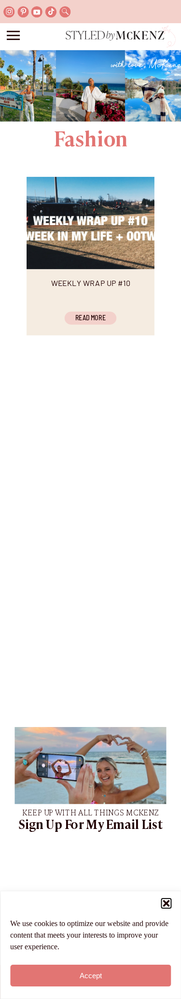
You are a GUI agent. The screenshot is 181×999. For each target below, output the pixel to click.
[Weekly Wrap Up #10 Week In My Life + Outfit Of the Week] (90, 223)
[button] (166, 903)
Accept (91, 975)
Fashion (91, 140)
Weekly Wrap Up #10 (90, 282)
